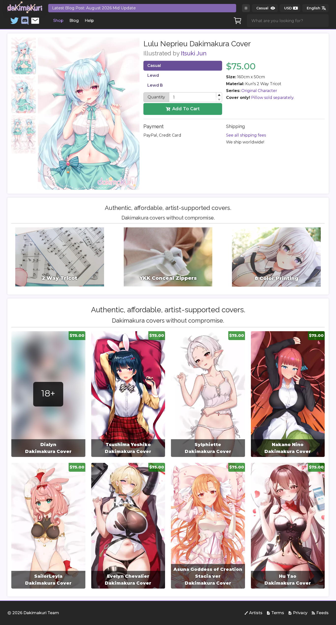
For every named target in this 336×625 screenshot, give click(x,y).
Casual (154, 65)
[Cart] (237, 20)
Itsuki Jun (193, 53)
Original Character (259, 90)
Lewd (153, 75)
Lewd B (155, 85)
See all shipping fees (246, 135)
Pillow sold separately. (272, 97)
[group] (48, 394)
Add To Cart (186, 108)
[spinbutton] (195, 97)
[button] (219, 95)
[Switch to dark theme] (246, 8)
